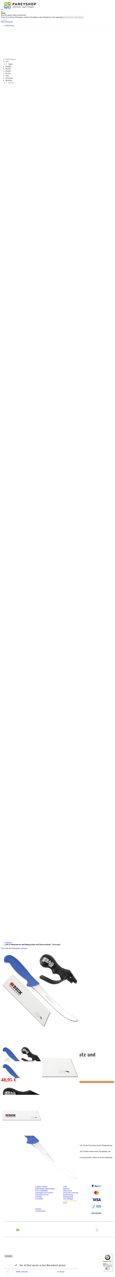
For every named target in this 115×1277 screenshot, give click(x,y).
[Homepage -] (20, 9)
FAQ (65, 1203)
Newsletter (39, 1199)
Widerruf (66, 1189)
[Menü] (111, 1255)
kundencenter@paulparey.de (18, 1189)
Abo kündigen (68, 1199)
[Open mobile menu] (2, 9)
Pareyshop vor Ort (41, 1195)
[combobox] (73, 17)
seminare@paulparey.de (10, 1201)
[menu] (57, 71)
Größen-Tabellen (41, 1187)
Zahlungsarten (68, 1197)
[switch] (107, 1268)
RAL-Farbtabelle (41, 1191)
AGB (65, 1187)
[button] (9, 1052)
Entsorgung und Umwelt (44, 1193)
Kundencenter (40, 1211)
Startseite (8, 942)
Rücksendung (68, 1195)
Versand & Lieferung (70, 1193)
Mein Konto (9, 26)
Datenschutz (67, 1191)
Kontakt (38, 1209)
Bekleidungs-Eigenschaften (45, 1189)
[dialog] (57, 1264)
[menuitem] (10, 59)
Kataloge (38, 1197)
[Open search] (2, 11)
